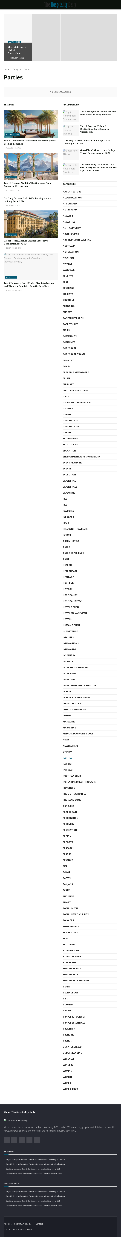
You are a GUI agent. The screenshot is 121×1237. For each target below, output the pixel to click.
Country (68, 360)
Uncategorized (72, 1046)
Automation (71, 251)
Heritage (68, 577)
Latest (67, 691)
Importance (70, 631)
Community (70, 336)
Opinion (67, 751)
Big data (68, 293)
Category (17, 69)
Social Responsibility (76, 914)
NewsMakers (70, 745)
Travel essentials (74, 1022)
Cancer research (73, 318)
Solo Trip (69, 920)
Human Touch (71, 625)
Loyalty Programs (74, 709)
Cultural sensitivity (75, 390)
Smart (67, 902)
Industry (68, 637)
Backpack (69, 269)
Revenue (68, 860)
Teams (67, 986)
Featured (11, 177)
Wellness (68, 1058)
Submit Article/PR (22, 1223)
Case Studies (70, 324)
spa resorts (70, 932)
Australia (69, 245)
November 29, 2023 (13, 290)
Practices (69, 787)
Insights (68, 661)
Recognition (70, 817)
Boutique (68, 299)
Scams (66, 890)
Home (6, 69)
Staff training (72, 956)
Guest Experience (73, 552)
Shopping (68, 896)
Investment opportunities (79, 685)
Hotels (67, 619)
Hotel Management (75, 613)
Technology (70, 992)
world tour (70, 1088)
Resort (67, 854)
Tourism (68, 1004)
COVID (66, 366)
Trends (67, 1040)
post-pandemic (72, 775)
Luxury (67, 715)
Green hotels (71, 540)
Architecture (71, 233)
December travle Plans (77, 402)
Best (65, 281)
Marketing (69, 727)
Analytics (69, 221)
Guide (66, 558)
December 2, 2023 (12, 205)
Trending (68, 1034)
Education (69, 450)
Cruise (66, 378)
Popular (68, 769)
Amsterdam (14, 42)
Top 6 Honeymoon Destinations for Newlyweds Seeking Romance (98, 113)
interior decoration (76, 667)
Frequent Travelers (75, 528)
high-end (68, 583)
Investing (69, 679)
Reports (68, 842)
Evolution (69, 474)
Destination (12, 135)
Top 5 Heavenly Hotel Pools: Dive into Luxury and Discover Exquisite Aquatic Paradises (29, 285)
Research (68, 848)
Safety (67, 878)
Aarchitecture (72, 191)
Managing (69, 721)
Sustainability (72, 968)
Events (67, 468)
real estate (70, 811)
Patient (68, 763)
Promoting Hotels (74, 793)
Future (67, 534)
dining (67, 432)
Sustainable (70, 974)
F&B (65, 498)
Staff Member (71, 950)
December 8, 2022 (16, 58)
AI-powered (70, 203)
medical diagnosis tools (78, 733)
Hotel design (71, 607)
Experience (69, 480)
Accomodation (72, 197)
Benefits (68, 275)
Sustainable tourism (76, 980)
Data (66, 396)
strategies (69, 962)
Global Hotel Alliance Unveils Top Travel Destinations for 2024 (26, 242)
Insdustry (69, 655)
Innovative (70, 649)
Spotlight (69, 944)
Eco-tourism (70, 444)
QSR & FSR (68, 805)
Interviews (69, 673)
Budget (67, 312)
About (6, 1223)
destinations (71, 426)
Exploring (69, 492)
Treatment (70, 1028)
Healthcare (70, 571)
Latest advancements (76, 697)
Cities (66, 330)
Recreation (70, 829)
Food (66, 522)
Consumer (69, 342)
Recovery (68, 823)
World (67, 1082)
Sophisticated (71, 926)
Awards (67, 263)
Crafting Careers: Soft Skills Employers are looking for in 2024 (33, 1169)
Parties (27, 69)
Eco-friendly (70, 438)
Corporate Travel (74, 354)
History (67, 589)
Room (66, 872)
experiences (70, 486)
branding (69, 306)
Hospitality (70, 595)
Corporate (69, 348)
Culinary (68, 384)
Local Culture (72, 703)
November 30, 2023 (13, 248)
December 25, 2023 (13, 148)
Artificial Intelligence (77, 239)
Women (67, 1076)
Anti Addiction (72, 227)
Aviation (68, 257)
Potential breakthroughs (79, 781)
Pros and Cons (72, 799)
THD (13, 1229)
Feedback (68, 516)
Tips (65, 998)
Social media (70, 908)
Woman (67, 1070)
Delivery (68, 408)
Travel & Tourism (74, 1016)
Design (67, 414)
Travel (67, 1010)
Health (67, 564)
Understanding (72, 1052)
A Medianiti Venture (25, 1229)
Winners (68, 1064)
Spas (65, 938)
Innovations (71, 643)
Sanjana (68, 884)
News (66, 739)
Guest (66, 546)
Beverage (68, 287)
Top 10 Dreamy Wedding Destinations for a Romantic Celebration (27, 185)
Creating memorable (76, 372)
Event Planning (72, 462)
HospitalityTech (73, 601)
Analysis (68, 215)
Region (67, 836)
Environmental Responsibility (81, 456)
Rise (65, 866)
